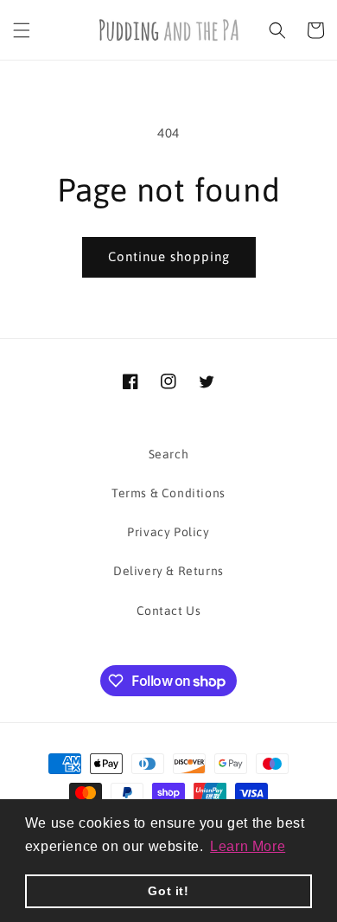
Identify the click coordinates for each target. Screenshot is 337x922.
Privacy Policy (168, 532)
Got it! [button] (168, 891)
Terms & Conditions (168, 493)
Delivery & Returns (168, 571)
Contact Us (169, 611)
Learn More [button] (247, 846)
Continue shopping (169, 256)
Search (169, 454)
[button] (22, 30)
